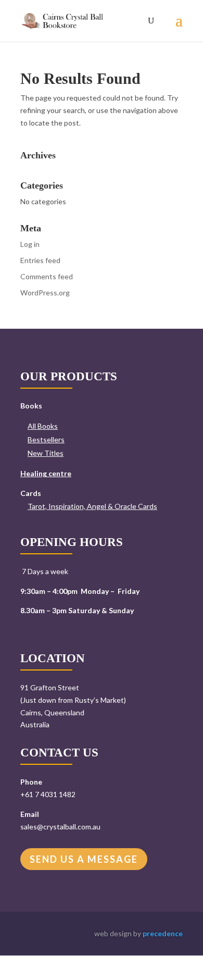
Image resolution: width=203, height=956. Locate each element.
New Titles (46, 453)
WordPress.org (45, 292)
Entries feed (40, 260)
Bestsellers (46, 439)
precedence (163, 933)
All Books (43, 425)
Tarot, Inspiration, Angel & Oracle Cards (92, 506)
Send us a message (84, 859)
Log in (30, 244)
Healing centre (45, 473)
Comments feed (46, 276)
